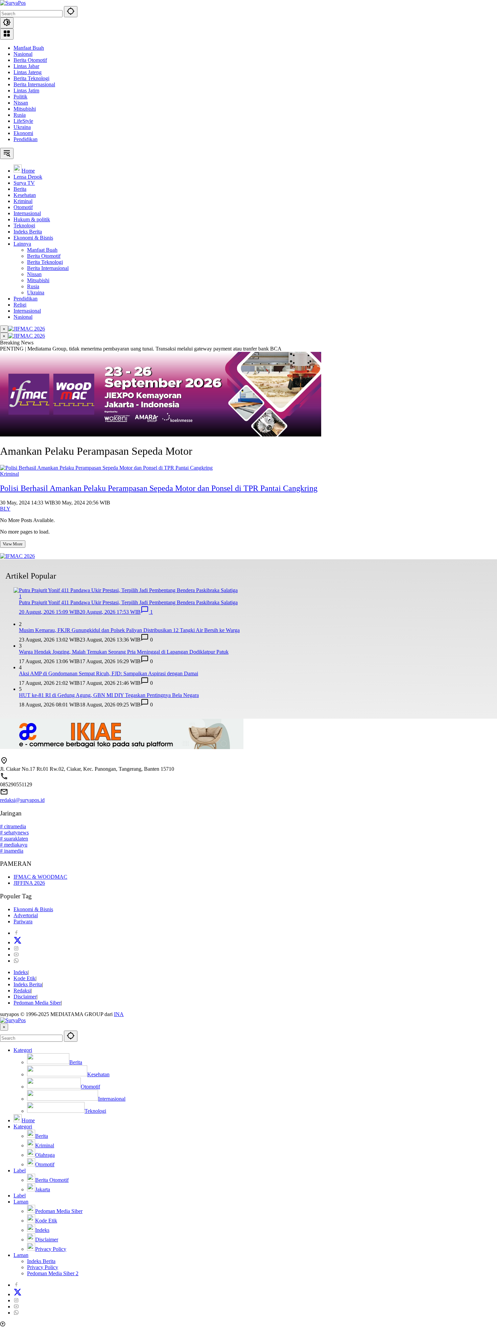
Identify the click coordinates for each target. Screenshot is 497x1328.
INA (119, 1014)
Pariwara (23, 921)
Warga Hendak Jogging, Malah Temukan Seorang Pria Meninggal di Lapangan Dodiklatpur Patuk (124, 652)
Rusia (20, 115)
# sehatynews (14, 832)
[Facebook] (16, 933)
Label (20, 1170)
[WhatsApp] (16, 961)
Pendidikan (26, 139)
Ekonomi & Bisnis (33, 909)
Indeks (21, 972)
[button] (70, 11)
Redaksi (22, 990)
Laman (21, 1202)
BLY (5, 509)
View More (13, 543)
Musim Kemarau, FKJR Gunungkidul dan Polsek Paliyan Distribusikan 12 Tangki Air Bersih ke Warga (129, 630)
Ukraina (22, 127)
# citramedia (13, 826)
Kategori (23, 1050)
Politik (20, 96)
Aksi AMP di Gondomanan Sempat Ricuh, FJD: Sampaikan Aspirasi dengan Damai (108, 673)
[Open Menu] (7, 34)
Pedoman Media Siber (37, 1003)
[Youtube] (16, 955)
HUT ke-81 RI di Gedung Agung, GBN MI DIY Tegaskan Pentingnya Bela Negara (109, 695)
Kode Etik (25, 978)
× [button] (4, 1027)
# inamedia (11, 851)
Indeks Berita (28, 984)
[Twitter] (18, 942)
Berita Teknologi (31, 78)
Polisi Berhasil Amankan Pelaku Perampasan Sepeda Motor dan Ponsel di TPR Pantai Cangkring (158, 488)
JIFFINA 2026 (29, 883)
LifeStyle (23, 121)
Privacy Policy (42, 1267)
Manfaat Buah (29, 48)
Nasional (23, 54)
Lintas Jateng (28, 72)
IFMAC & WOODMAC (40, 877)
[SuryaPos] (13, 3)
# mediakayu (13, 845)
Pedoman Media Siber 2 (52, 1273)
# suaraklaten (14, 838)
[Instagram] (16, 948)
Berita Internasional (34, 84)
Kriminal (9, 474)
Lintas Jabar (26, 66)
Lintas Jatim (26, 90)
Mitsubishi (25, 109)
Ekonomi (23, 133)
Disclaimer (25, 996)
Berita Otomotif (30, 60)
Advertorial (26, 915)
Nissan (21, 103)
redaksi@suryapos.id (22, 800)
